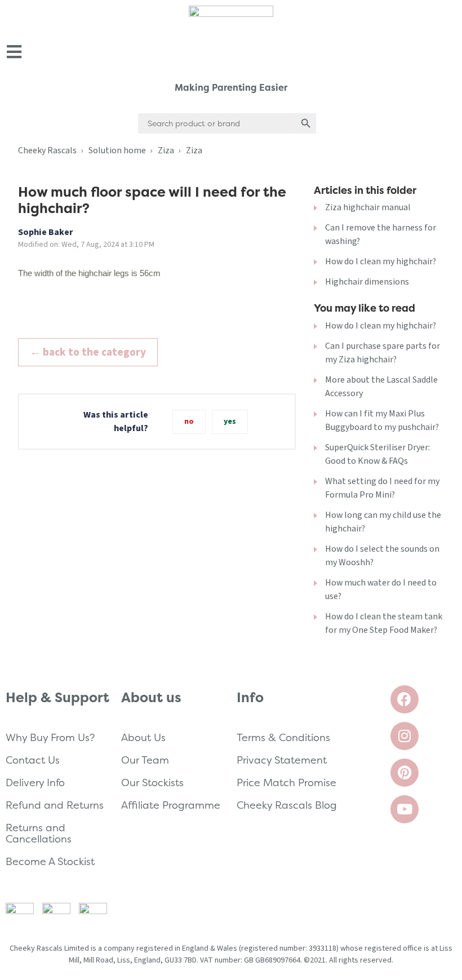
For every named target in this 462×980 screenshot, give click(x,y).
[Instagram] (404, 736)
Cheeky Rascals (47, 150)
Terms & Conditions (283, 737)
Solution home (117, 150)
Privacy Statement (282, 760)
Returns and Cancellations (39, 833)
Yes (230, 421)
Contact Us (33, 760)
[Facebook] (404, 699)
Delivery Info (35, 782)
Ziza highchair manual (368, 207)
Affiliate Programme (170, 805)
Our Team (145, 760)
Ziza (166, 150)
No (189, 421)
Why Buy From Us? (50, 737)
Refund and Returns (55, 805)
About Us (143, 737)
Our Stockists (152, 782)
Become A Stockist (50, 861)
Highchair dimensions (367, 282)
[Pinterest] (404, 773)
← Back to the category (88, 352)
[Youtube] (404, 809)
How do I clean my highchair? (380, 261)
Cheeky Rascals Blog (287, 805)
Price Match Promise (286, 782)
